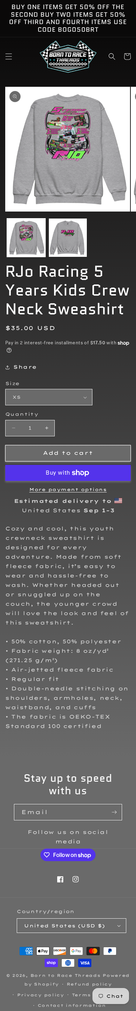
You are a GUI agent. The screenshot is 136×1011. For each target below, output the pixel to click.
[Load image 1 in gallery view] (26, 238)
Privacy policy (40, 995)
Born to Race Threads (65, 975)
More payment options (68, 489)
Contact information (72, 1005)
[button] (8, 56)
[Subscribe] (114, 812)
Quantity (21, 414)
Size (12, 383)
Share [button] (25, 367)
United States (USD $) (64, 925)
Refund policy (89, 984)
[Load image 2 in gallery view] (68, 238)
